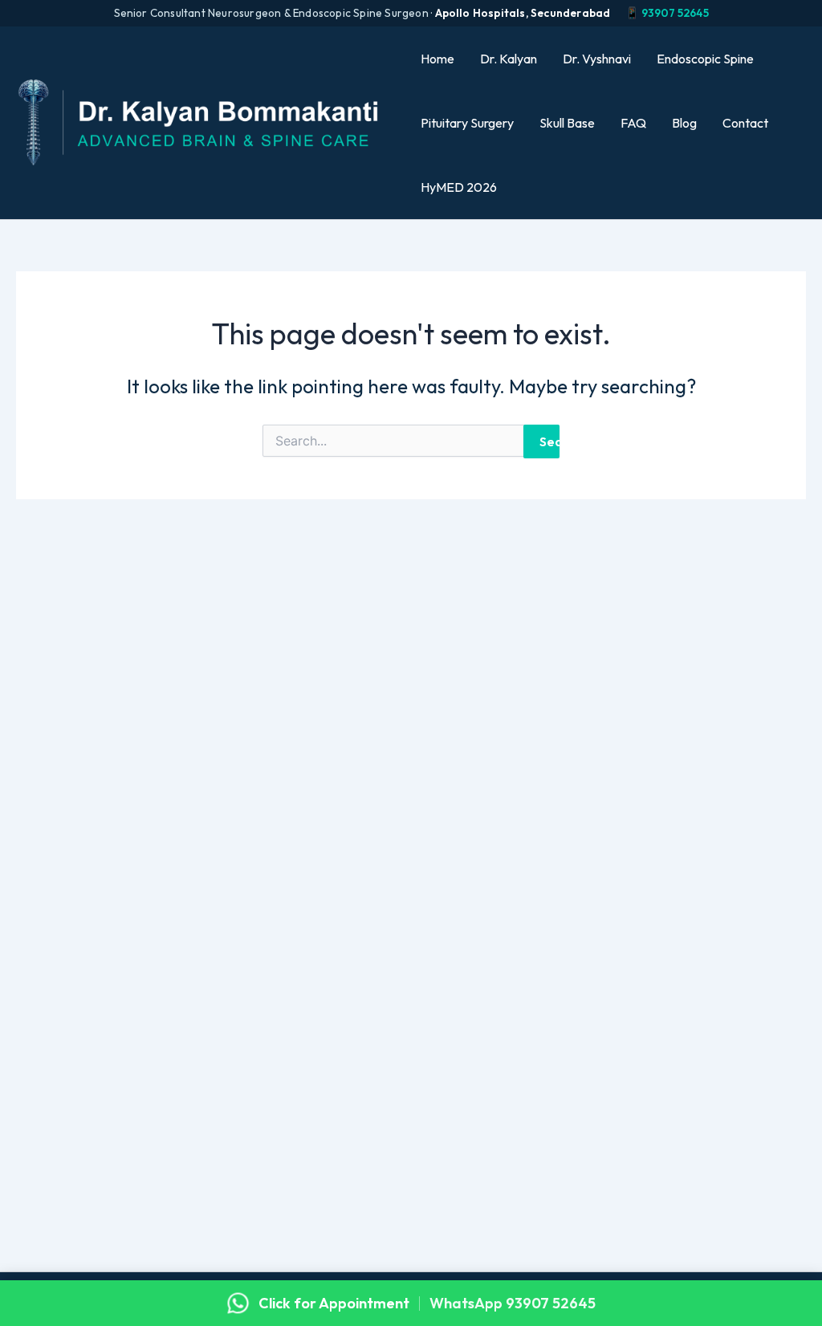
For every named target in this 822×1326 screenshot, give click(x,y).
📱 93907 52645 (667, 13)
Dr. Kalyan (508, 59)
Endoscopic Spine (705, 59)
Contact (745, 123)
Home (437, 59)
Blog (684, 123)
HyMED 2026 (459, 187)
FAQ (633, 123)
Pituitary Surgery (467, 123)
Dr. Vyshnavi (597, 59)
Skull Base (567, 123)
